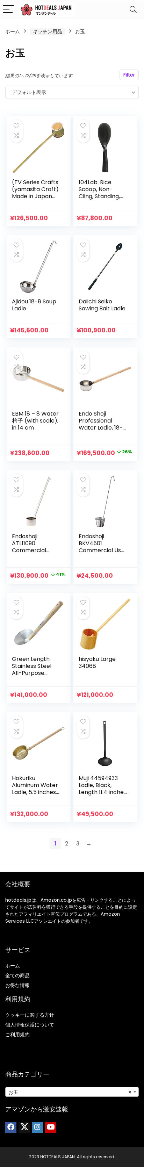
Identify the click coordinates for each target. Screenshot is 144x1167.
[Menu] (8, 9)
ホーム (12, 31)
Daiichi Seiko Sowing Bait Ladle (102, 304)
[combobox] (72, 1092)
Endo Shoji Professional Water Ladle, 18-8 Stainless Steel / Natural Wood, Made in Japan (102, 431)
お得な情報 (17, 985)
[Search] (133, 9)
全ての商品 (17, 975)
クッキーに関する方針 (29, 1014)
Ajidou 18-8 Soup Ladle (34, 304)
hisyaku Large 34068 (97, 662)
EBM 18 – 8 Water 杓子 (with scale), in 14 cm (35, 421)
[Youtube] (50, 1127)
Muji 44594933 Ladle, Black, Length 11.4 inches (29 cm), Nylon (103, 788)
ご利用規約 (17, 1034)
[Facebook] (10, 1127)
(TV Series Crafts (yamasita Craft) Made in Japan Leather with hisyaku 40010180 (35, 196)
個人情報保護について (29, 1024)
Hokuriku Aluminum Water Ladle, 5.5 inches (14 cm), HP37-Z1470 (35, 792)
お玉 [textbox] (69, 1092)
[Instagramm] (37, 1127)
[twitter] (24, 1127)
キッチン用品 (47, 31)
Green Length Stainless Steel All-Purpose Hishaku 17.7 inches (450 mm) (36, 673)
